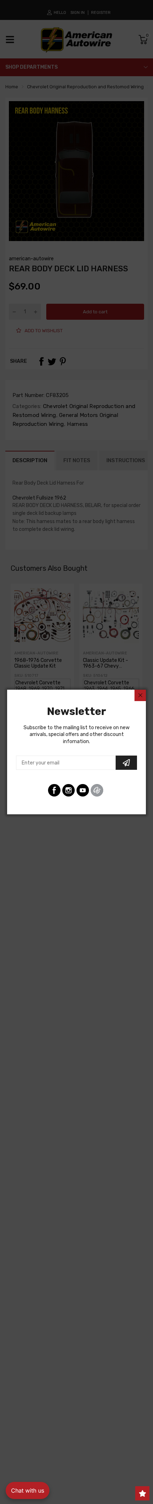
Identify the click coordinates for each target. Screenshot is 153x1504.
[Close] (140, 695)
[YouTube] (82, 790)
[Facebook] (54, 790)
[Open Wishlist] (142, 1493)
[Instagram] (68, 790)
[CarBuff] (97, 790)
